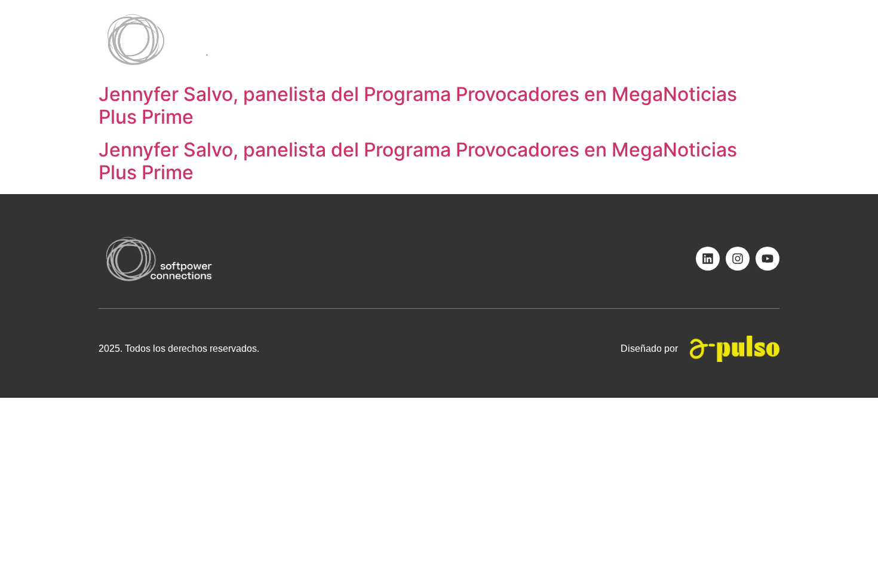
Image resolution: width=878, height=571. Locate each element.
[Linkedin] (708, 259)
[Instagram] (738, 259)
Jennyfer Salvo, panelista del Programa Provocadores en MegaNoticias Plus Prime (418, 105)
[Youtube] (767, 259)
